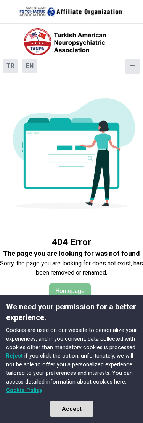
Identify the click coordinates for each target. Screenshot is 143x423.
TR (10, 66)
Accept (72, 408)
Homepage (70, 290)
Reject (14, 356)
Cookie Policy (24, 390)
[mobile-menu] (132, 66)
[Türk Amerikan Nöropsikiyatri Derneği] (71, 41)
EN (30, 66)
